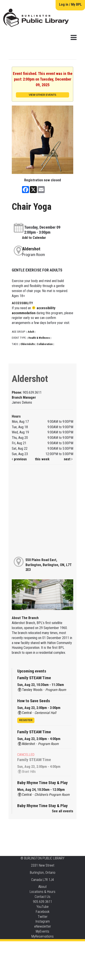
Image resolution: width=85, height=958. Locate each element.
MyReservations (42, 936)
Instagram (43, 921)
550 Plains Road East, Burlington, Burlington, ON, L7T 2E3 (49, 565)
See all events (62, 811)
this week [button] (42, 459)
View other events (42, 94)
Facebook (42, 912)
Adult (31, 331)
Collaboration (45, 344)
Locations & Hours (42, 892)
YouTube (42, 907)
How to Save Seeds (33, 700)
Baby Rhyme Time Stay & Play (42, 782)
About (42, 887)
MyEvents (42, 931)
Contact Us (42, 897)
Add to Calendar (34, 238)
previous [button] (20, 459)
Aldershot (31, 248)
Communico (69, 945)
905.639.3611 (42, 902)
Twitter (43, 917)
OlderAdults (27, 344)
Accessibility (51, 945)
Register (25, 720)
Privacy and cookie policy (25, 945)
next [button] (67, 459)
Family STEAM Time (34, 677)
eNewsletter (42, 926)
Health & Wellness (39, 337)
